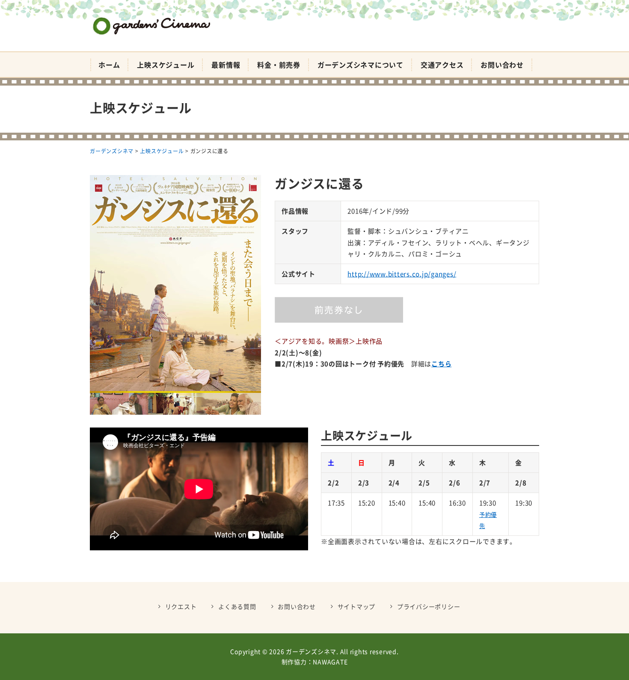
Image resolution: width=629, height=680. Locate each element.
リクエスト (181, 606)
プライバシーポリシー (428, 606)
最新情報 (225, 64)
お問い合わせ (502, 64)
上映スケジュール (165, 64)
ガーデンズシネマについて (360, 64)
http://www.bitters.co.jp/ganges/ (401, 274)
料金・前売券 (278, 64)
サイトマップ (357, 606)
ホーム (109, 64)
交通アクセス (442, 64)
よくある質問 (237, 606)
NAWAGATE (330, 661)
